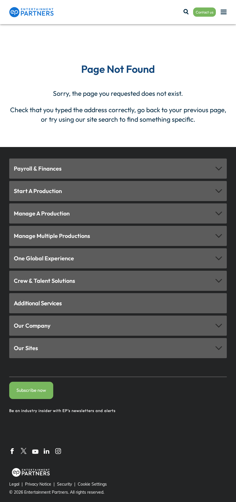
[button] (118, 169)
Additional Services (38, 303)
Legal (14, 484)
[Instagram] (58, 451)
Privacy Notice (38, 484)
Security (64, 484)
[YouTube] (35, 451)
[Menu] (223, 12)
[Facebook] (12, 451)
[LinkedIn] (46, 451)
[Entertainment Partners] (31, 12)
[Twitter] (23, 451)
